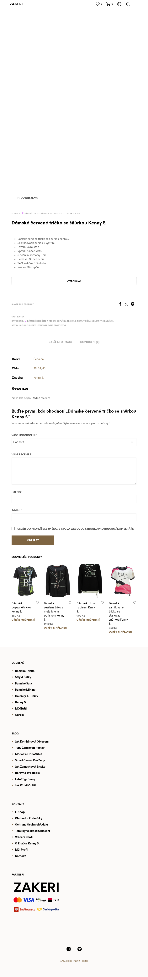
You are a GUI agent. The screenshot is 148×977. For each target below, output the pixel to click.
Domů (15, 213)
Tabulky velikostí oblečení (32, 830)
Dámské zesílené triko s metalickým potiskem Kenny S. (54, 611)
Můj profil (21, 849)
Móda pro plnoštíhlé (28, 754)
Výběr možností (23, 620)
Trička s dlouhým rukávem (98, 321)
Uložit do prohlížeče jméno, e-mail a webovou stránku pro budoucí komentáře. (75, 529)
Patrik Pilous (80, 960)
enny (33, 843)
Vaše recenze (22, 454)
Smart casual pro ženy (30, 760)
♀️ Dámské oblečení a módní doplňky (42, 213)
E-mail (17, 510)
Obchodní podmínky (28, 818)
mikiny (30, 689)
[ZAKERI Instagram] (68, 949)
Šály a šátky (23, 677)
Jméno (17, 492)
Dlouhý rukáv (27, 325)
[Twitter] (128, 304)
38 (39, 368)
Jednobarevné (45, 325)
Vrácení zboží (24, 837)
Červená (39, 359)
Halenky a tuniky (26, 696)
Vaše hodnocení (24, 435)
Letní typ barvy (25, 779)
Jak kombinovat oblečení (32, 741)
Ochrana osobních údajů (31, 824)
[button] (98, 4)
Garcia (19, 714)
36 (35, 368)
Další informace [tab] (60, 342)
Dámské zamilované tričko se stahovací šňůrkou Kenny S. (118, 613)
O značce (21, 843)
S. (38, 843)
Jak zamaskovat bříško (30, 766)
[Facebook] (121, 304)
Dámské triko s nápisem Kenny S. (86, 607)
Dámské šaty (23, 683)
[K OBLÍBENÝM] (37, 603)
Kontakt (20, 856)
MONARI (21, 708)
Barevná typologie (27, 772)
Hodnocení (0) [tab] (89, 342)
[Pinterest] (133, 304)
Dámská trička (24, 670)
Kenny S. (39, 377)
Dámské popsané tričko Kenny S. (21, 607)
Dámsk (19, 689)
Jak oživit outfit (25, 785)
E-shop (20, 812)
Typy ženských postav (30, 747)
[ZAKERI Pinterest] (79, 949)
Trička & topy (73, 213)
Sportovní (60, 325)
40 (43, 368)
